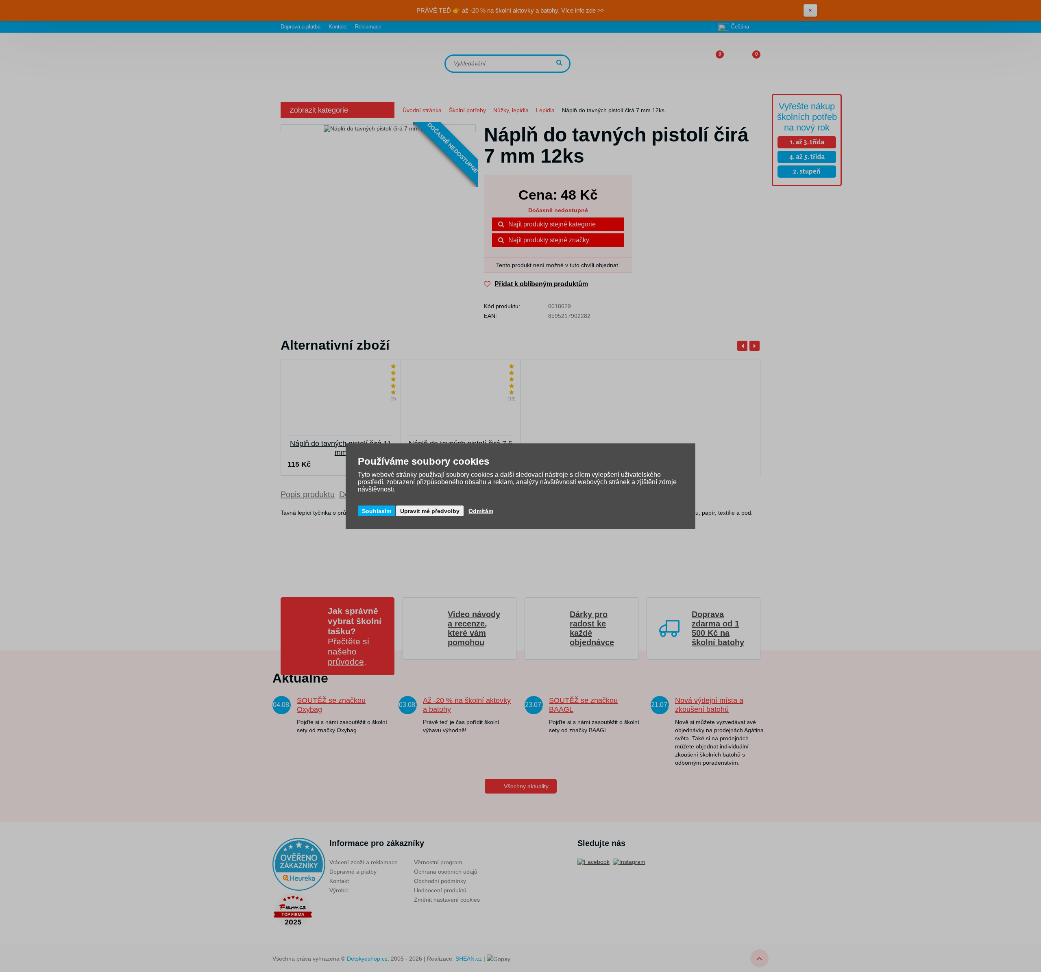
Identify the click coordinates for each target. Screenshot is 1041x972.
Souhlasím (376, 510)
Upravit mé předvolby (430, 510)
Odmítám (480, 510)
